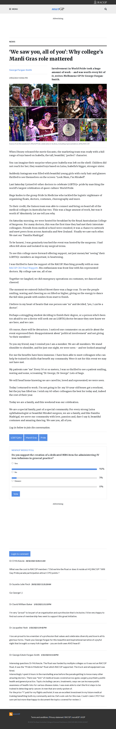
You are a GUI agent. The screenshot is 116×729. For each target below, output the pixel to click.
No (16, 472)
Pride (43, 437)
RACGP (68, 717)
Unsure (18, 481)
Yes (16, 463)
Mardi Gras (31, 437)
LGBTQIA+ (16, 437)
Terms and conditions (39, 717)
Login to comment (20, 553)
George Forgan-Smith (20, 69)
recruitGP (76, 717)
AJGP (83, 717)
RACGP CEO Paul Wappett (23, 267)
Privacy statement (56, 717)
